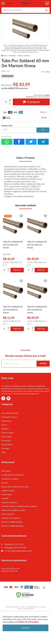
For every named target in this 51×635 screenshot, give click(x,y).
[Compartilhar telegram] (43, 142)
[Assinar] (43, 364)
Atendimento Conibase (9, 479)
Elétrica (4, 425)
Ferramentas (6, 440)
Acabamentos (6, 421)
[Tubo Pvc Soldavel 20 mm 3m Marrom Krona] (13, 304)
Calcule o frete (6, 126)
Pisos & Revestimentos (9, 413)
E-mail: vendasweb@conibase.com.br (18, 551)
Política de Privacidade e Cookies (13, 510)
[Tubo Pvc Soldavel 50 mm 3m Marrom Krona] (37, 304)
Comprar (33, 102)
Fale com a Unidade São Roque (12, 526)
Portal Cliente (6, 494)
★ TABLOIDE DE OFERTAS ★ (12, 475)
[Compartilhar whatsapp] (6, 142)
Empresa (4, 483)
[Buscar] (46, 10)
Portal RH (4, 498)
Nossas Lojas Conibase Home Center (15, 487)
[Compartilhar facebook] (19, 142)
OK (43, 130)
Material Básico (7, 444)
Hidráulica (12, 55)
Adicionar (17, 270)
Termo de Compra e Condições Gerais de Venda (18, 506)
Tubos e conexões (24, 55)
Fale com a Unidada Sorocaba (11, 522)
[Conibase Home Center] (25, 3)
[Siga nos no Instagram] (8, 398)
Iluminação (5, 448)
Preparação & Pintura (9, 417)
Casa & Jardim (6, 437)
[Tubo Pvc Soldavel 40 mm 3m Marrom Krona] (13, 242)
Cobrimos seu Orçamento (10, 518)
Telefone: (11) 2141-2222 (14, 544)
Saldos (9, 3)
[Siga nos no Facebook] (3, 398)
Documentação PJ (8, 514)
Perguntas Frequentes (9, 502)
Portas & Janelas (7, 433)
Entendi (25, 628)
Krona (48, 72)
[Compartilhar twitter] (31, 142)
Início (5, 55)
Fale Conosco (6, 471)
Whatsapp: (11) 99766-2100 (15, 547)
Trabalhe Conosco (7, 491)
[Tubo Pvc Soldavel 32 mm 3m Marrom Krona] (37, 242)
